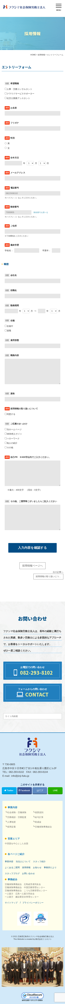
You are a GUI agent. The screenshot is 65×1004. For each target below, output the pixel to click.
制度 (11, 822)
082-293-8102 (16, 772)
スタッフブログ (12, 873)
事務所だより (50, 867)
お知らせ (37, 867)
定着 (11, 827)
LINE (55, 790)
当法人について (23, 861)
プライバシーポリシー (33, 902)
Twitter (10, 790)
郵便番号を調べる (41, 212)
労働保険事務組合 (43, 827)
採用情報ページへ (32, 565)
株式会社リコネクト (43, 939)
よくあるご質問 (12, 867)
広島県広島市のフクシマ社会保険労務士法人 (36, 936)
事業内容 (12, 807)
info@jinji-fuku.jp (20, 776)
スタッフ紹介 (39, 861)
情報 (26, 867)
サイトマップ (11, 902)
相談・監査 (16, 817)
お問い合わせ (28, 873)
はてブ (40, 790)
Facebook (25, 790)
